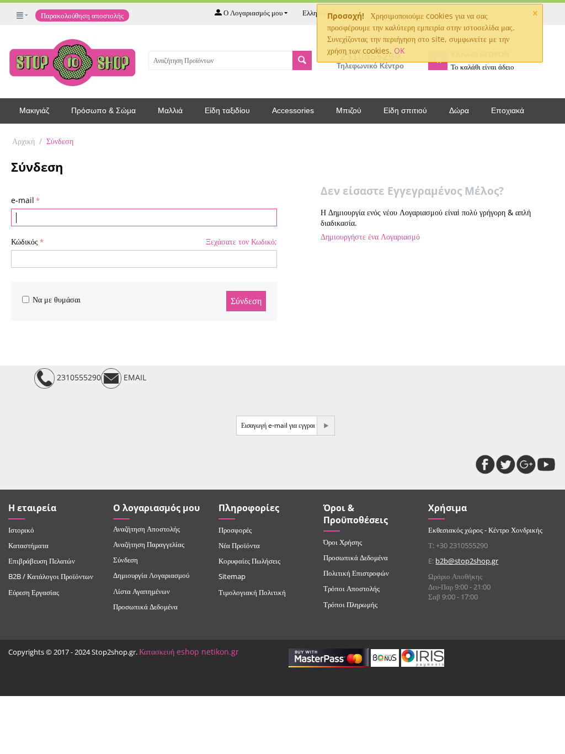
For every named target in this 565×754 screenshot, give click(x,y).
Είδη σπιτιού (405, 110)
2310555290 (78, 377)
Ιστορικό (21, 530)
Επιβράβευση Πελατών (41, 561)
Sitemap (232, 576)
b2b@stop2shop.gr (466, 561)
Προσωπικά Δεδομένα (145, 607)
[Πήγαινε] (325, 425)
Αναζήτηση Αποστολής (146, 529)
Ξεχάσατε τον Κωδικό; (241, 241)
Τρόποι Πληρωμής (350, 604)
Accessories (293, 110)
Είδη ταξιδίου (227, 110)
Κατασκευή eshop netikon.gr (189, 651)
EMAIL (133, 377)
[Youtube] (546, 464)
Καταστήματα (28, 545)
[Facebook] (485, 464)
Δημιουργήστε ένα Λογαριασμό (370, 236)
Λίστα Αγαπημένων (141, 591)
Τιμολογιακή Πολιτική (252, 592)
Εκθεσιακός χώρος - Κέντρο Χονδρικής (485, 530)
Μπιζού (348, 110)
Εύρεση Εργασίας (33, 592)
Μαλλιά (170, 110)
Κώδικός (24, 241)
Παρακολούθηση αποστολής (82, 15)
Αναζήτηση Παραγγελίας (148, 544)
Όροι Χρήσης (342, 542)
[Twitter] (505, 464)
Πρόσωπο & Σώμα (103, 110)
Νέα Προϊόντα (239, 545)
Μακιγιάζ (34, 110)
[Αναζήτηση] (302, 60)
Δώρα (459, 110)
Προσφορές (235, 530)
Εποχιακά (507, 110)
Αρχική (23, 141)
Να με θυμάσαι (57, 299)
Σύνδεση (246, 301)
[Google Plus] (526, 464)
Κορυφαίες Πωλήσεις (249, 561)
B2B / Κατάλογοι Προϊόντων (50, 576)
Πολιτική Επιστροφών (356, 573)
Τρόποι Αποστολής (351, 588)
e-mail (22, 200)
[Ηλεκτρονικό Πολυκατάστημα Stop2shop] (72, 61)
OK (399, 50)
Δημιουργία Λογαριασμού (151, 575)
